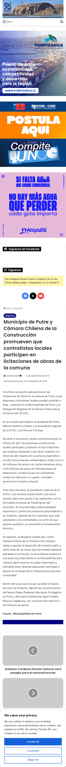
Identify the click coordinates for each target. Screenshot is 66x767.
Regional (18, 308)
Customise (33, 750)
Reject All (33, 759)
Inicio (9, 308)
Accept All (33, 741)
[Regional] (33, 9)
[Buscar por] (61, 21)
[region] (33, 738)
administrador (12, 375)
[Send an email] (20, 375)
